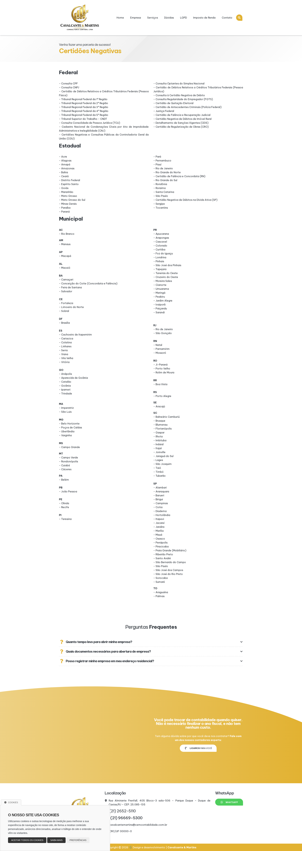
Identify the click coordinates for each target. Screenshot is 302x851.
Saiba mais (56, 840)
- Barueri (158, 495)
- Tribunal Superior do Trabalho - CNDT (83, 118)
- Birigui (158, 499)
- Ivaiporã (159, 304)
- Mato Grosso (68, 195)
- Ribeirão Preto (163, 554)
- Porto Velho (161, 368)
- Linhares (65, 346)
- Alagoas (65, 160)
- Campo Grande (69, 447)
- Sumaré (159, 581)
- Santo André (162, 558)
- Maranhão (66, 192)
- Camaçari (66, 279)
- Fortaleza (66, 303)
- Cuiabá (64, 465)
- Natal (157, 344)
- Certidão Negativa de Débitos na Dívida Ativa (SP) (185, 199)
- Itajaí (157, 448)
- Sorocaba (160, 577)
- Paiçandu (160, 308)
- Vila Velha (66, 358)
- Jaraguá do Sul (163, 456)
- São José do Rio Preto (168, 574)
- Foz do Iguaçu (163, 253)
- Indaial (158, 444)
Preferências (78, 840)
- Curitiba (159, 249)
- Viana (63, 354)
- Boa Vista (160, 384)
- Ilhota (158, 436)
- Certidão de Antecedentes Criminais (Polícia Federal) (187, 107)
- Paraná (64, 211)
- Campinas (160, 503)
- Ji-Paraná (160, 364)
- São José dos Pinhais (167, 265)
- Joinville (159, 452)
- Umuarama (161, 288)
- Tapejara (159, 269)
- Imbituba (159, 440)
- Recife (64, 507)
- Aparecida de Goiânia (73, 377)
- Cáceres (65, 469)
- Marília (158, 530)
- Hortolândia (161, 515)
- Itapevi (158, 519)
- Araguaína (160, 592)
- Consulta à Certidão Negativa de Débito (179, 95)
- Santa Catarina (163, 192)
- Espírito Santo (69, 184)
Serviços (152, 17)
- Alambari (160, 487)
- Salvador (65, 291)
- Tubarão (159, 475)
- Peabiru (159, 296)
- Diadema (160, 511)
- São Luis (65, 411)
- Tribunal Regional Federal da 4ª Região (83, 111)
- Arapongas (161, 237)
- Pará (157, 156)
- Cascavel (160, 241)
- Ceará (64, 176)
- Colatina (65, 342)
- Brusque (159, 420)
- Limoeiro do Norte (71, 307)
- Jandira (158, 526)
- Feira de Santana (70, 287)
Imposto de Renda (204, 17)
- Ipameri (64, 389)
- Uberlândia (66, 431)
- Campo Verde (68, 457)
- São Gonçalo (162, 333)
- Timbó (158, 471)
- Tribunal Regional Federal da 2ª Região (83, 103)
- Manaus (64, 244)
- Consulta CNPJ (69, 87)
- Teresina (65, 519)
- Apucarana (161, 233)
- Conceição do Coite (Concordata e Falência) (88, 283)
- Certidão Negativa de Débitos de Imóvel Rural (182, 118)
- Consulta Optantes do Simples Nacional (178, 83)
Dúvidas (169, 17)
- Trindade (65, 393)
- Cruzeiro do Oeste (165, 277)
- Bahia (63, 172)
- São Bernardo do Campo (169, 562)
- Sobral (64, 311)
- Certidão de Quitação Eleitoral (173, 103)
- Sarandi (159, 312)
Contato (227, 17)
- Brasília (64, 322)
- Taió (157, 467)
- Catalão (65, 381)
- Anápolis (65, 373)
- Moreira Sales (162, 281)
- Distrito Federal (69, 180)
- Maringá (159, 292)
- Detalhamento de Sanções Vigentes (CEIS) (180, 122)
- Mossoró (159, 352)
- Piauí (157, 164)
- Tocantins (160, 207)
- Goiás (63, 188)
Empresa (135, 17)
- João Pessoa (68, 491)
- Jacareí (159, 522)
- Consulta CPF (68, 83)
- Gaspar (159, 432)
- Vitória (64, 362)
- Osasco (159, 538)
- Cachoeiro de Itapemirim (75, 334)
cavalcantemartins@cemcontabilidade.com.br (138, 824)
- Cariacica (66, 338)
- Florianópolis (162, 428)
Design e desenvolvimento (149, 847)
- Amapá (64, 164)
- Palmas (159, 596)
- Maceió (64, 267)
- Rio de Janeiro (163, 168)
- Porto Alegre (162, 396)
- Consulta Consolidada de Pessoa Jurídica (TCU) (89, 122)
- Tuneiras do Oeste (165, 273)
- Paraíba (64, 207)
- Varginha (65, 435)
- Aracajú (159, 406)
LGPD (183, 17)
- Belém (64, 479)
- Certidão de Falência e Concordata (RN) (179, 176)
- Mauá (157, 534)
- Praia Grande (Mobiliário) (169, 550)
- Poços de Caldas (70, 427)
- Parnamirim (161, 348)
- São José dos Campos (168, 570)
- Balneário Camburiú (166, 416)
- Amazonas (66, 168)
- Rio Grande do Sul (165, 180)
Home (120, 17)
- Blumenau (160, 424)
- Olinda (64, 503)
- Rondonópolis (68, 461)
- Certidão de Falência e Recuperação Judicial (181, 114)
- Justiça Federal (163, 111)
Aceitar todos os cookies (27, 840)
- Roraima (159, 188)
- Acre (63, 156)
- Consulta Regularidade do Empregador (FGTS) (183, 99)
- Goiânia (65, 385)
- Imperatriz (66, 407)
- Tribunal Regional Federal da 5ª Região (83, 114)
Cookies (13, 802)
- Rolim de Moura (163, 372)
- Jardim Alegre (162, 300)
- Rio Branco (66, 233)
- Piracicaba (161, 546)
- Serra (63, 350)
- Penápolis (160, 542)
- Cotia (157, 507)
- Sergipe (159, 203)
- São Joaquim (162, 464)
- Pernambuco (162, 160)
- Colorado (160, 245)
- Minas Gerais (68, 203)
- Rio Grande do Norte (167, 172)
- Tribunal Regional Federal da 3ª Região (83, 107)
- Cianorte (159, 284)
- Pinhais (158, 261)
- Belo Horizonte (69, 423)
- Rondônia (160, 184)
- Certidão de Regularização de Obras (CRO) (181, 126)
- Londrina (159, 257)
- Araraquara (161, 491)
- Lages (158, 460)
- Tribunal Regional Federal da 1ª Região (83, 99)
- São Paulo (160, 195)
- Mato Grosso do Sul (72, 199)
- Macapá (65, 256)
